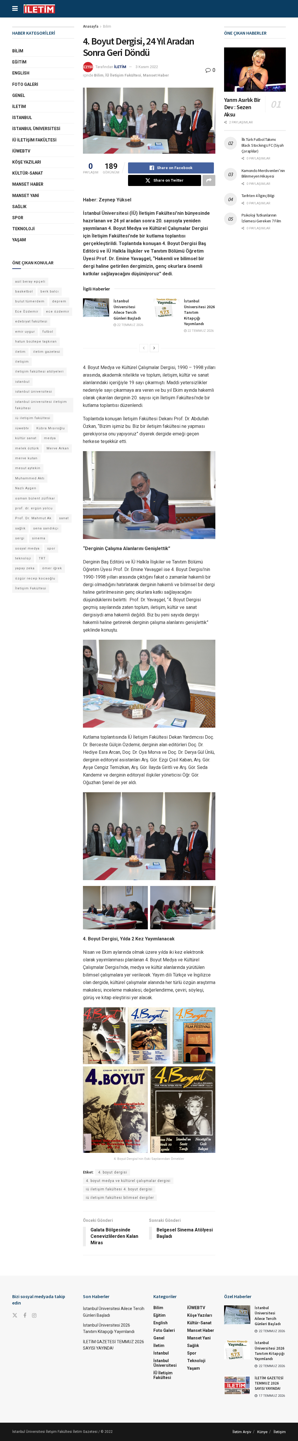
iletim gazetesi (46, 352)
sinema (38, 538)
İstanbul (22, 117)
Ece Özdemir (26, 311)
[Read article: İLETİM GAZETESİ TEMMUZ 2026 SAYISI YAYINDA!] (237, 1385)
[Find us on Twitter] (14, 1315)
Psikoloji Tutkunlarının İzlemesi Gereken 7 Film (261, 218)
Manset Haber (156, 75)
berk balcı (49, 291)
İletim (19, 106)
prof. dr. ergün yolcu (34, 508)
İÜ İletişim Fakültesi (123, 75)
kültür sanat (25, 438)
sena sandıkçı (45, 528)
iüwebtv (22, 428)
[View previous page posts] (143, 348)
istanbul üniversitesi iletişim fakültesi (41, 405)
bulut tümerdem (30, 301)
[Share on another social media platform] (209, 180)
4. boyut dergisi (112, 1172)
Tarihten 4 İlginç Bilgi (258, 195)
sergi (19, 538)
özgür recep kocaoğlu (35, 578)
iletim (20, 352)
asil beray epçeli (30, 281)
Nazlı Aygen (25, 488)
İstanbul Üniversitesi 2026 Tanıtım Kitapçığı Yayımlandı (270, 1350)
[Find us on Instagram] (34, 1315)
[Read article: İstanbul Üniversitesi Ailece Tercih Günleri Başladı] (96, 307)
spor (51, 548)
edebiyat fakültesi (31, 321)
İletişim (280, 1432)
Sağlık (19, 206)
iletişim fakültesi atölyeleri (39, 371)
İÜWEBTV (21, 151)
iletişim (22, 362)
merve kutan (26, 458)
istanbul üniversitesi (33, 392)
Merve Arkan (58, 448)
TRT (42, 558)
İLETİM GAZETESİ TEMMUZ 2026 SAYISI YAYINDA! (269, 1383)
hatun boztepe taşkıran (36, 341)
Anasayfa (90, 26)
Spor (17, 217)
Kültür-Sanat (27, 173)
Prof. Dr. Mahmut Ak (33, 518)
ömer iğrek (52, 568)
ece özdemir (57, 311)
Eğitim (19, 62)
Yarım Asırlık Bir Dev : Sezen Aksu (242, 107)
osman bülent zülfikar (35, 498)
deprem (59, 301)
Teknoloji (23, 228)
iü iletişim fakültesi (32, 418)
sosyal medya (27, 548)
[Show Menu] (15, 8)
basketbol (24, 291)
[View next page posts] (154, 348)
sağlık (20, 528)
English (20, 73)
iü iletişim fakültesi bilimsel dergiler (120, 1198)
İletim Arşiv (242, 1432)
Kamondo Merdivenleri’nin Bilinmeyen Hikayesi (263, 173)
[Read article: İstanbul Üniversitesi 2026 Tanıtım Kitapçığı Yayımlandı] (166, 307)
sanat (64, 518)
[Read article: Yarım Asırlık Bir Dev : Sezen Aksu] (255, 69)
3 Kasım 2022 (147, 67)
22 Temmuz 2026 (129, 325)
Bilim (107, 26)
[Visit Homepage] (39, 8)
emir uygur (25, 332)
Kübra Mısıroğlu (50, 428)
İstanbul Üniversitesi (36, 128)
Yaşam (19, 239)
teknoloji (23, 558)
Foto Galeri (25, 84)
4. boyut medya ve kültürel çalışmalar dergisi (128, 1181)
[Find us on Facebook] (24, 1315)
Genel (18, 95)
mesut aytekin (27, 468)
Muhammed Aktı (30, 478)
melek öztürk (27, 448)
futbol (47, 332)
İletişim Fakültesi (30, 588)
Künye (262, 1432)
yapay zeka (25, 568)
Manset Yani (25, 195)
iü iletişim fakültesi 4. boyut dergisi (119, 1189)
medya (50, 438)
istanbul (22, 382)
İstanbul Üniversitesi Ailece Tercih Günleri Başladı (127, 309)
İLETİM (120, 67)
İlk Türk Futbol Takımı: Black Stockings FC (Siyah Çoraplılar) (263, 145)
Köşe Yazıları (26, 162)
